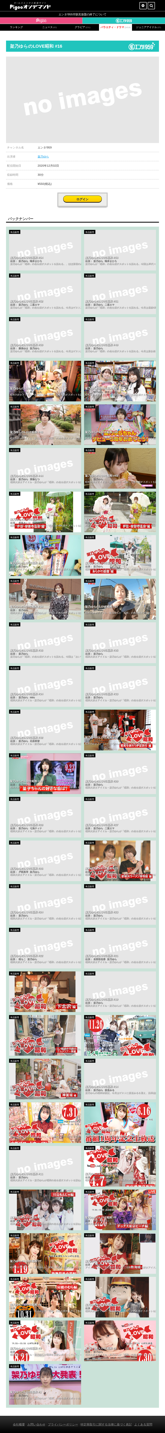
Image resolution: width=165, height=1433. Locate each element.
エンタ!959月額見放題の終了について (82, 14)
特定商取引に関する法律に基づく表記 (106, 1424)
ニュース (49, 27)
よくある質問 (143, 1424)
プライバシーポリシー (63, 1424)
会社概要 (19, 1424)
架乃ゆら (43, 156)
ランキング (16, 27)
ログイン (82, 199)
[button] (155, 60)
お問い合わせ (36, 1424)
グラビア (82, 27)
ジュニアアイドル (148, 27)
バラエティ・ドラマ (116, 27)
